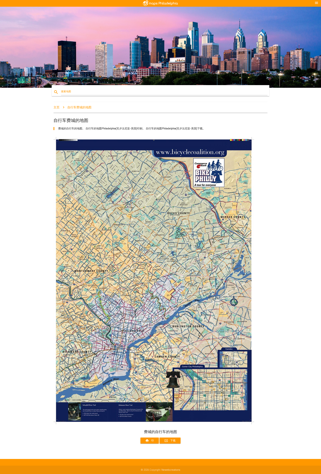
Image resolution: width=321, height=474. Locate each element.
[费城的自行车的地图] (154, 423)
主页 (57, 107)
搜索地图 (66, 91)
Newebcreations (171, 469)
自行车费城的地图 (79, 107)
